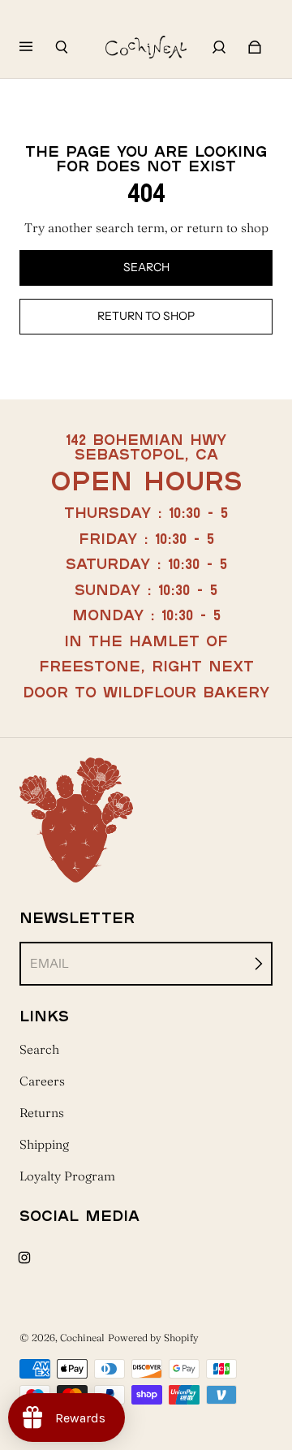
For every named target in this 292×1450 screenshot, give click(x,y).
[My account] (219, 47)
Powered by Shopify (153, 1337)
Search (39, 1049)
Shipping (44, 1144)
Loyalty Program (67, 1176)
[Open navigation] (37, 47)
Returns (41, 1112)
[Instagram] (24, 1257)
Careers (42, 1081)
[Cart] (255, 47)
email (49, 963)
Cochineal (82, 1337)
